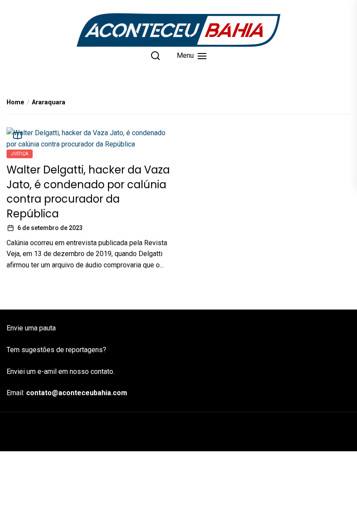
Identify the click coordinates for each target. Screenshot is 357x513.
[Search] (155, 55)
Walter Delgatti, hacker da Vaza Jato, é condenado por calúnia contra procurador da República (88, 192)
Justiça (19, 153)
